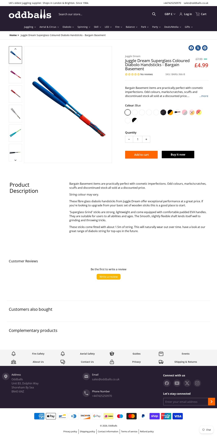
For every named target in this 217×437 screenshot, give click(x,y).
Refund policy (147, 431)
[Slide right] (110, 104)
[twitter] (187, 383)
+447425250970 (172, 3)
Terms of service (129, 431)
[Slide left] (26, 104)
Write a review (109, 277)
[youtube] (177, 383)
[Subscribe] (211, 402)
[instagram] (197, 383)
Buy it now (178, 154)
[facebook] (167, 383)
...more (203, 96)
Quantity (130, 132)
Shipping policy (87, 431)
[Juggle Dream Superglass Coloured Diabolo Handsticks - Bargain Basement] (15, 55)
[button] (132, 74)
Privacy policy (70, 431)
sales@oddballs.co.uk (196, 3)
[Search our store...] (154, 14)
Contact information (108, 431)
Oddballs (112, 425)
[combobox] (107, 14)
